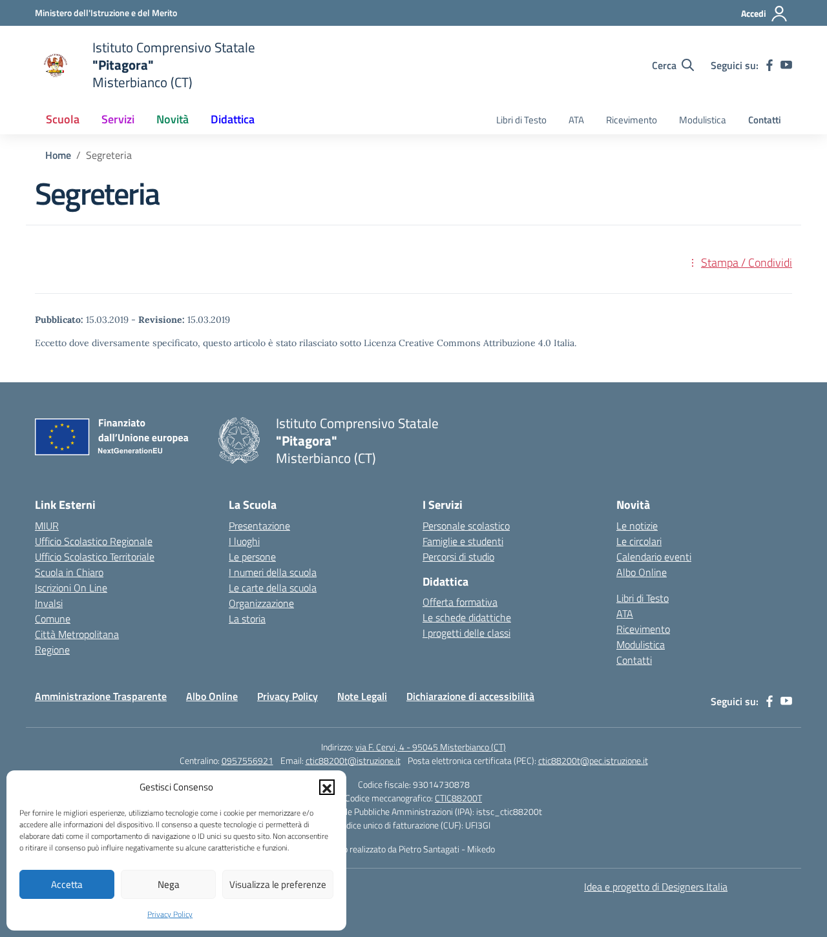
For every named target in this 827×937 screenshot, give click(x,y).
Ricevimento (631, 119)
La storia (247, 618)
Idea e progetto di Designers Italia (656, 886)
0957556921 (247, 760)
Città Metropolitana (77, 634)
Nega (169, 884)
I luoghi (244, 541)
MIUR (47, 525)
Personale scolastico (466, 525)
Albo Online (641, 572)
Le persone (252, 556)
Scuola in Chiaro (69, 572)
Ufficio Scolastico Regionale (93, 541)
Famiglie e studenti (463, 541)
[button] (326, 787)
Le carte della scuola (273, 587)
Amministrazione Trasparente (101, 696)
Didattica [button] (233, 119)
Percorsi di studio (458, 556)
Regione (52, 649)
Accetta (67, 884)
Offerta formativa (460, 602)
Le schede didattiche (467, 617)
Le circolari (639, 541)
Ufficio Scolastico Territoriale (94, 556)
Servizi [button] (117, 119)
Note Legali (362, 696)
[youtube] (786, 65)
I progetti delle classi (466, 633)
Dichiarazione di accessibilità (470, 696)
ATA (576, 119)
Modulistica (702, 119)
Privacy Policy (170, 914)
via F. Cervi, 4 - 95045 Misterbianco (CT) (430, 747)
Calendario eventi (653, 556)
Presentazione (259, 525)
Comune (52, 618)
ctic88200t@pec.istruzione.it (593, 760)
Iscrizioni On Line (71, 587)
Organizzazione (261, 603)
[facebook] (769, 65)
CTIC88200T (458, 798)
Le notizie (637, 525)
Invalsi (49, 603)
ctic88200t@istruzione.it (353, 760)
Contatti (764, 119)
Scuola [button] (62, 119)
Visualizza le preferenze (277, 884)
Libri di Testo (521, 119)
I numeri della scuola (273, 572)
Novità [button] (172, 119)
